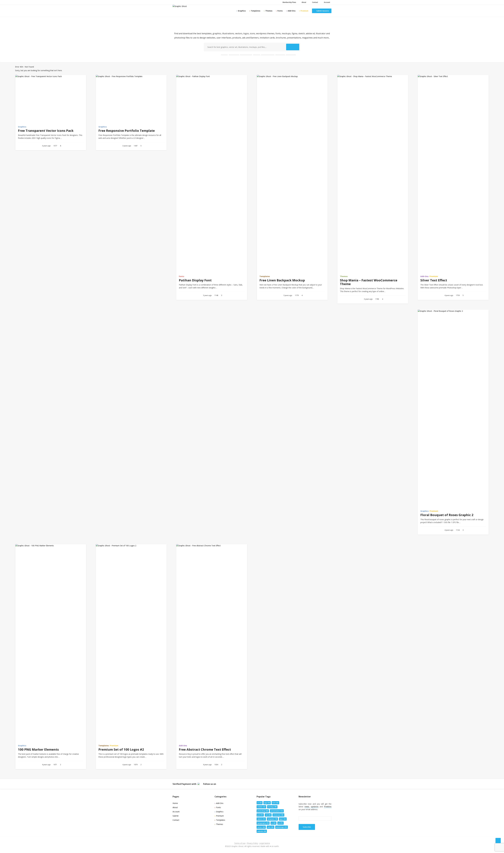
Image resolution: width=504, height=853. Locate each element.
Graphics (241, 11)
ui (273, 823)
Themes (268, 11)
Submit (175, 816)
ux (280, 823)
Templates (255, 11)
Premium (304, 11)
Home (175, 803)
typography (263, 823)
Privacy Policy (252, 843)
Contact (314, 2)
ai (259, 803)
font (275, 803)
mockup (280, 54)
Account (326, 2)
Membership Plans (289, 2)
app (267, 803)
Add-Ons (291, 11)
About (303, 2)
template (234, 54)
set (268, 815)
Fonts (280, 11)
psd (224, 54)
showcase (278, 815)
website (290, 54)
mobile (261, 807)
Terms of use (240, 843)
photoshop (246, 54)
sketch (261, 819)
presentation (267, 54)
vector (261, 827)
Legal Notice (264, 843)
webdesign (281, 827)
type (283, 819)
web (256, 54)
